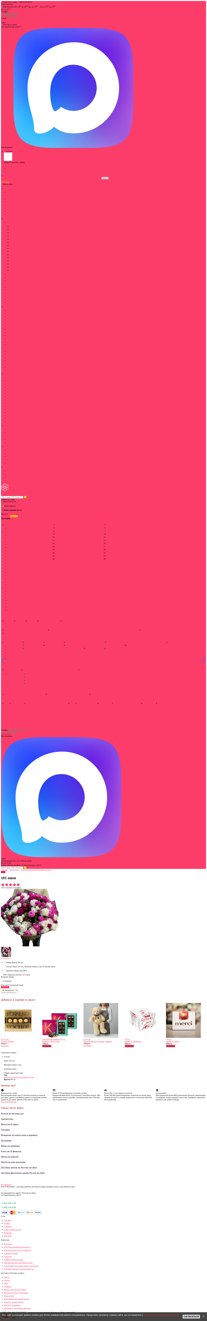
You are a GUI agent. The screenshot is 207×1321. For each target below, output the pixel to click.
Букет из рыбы (32, 674)
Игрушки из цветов (15, 674)
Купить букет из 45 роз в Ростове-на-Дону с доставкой (29, 582)
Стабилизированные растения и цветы (122, 559)
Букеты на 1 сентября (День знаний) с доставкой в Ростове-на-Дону (155, 645)
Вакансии (8, 1233)
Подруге (10, 653)
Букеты (7, 1280)
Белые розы (32, 621)
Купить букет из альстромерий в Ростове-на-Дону (75, 540)
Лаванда (109, 553)
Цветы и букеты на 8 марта (15, 1290)
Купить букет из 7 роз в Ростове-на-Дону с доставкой (29, 607)
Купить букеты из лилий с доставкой (121, 540)
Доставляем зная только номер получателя (21, 1266)
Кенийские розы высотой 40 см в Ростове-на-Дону (28, 535)
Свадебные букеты (32, 642)
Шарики (161, 703)
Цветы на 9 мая (113, 648)
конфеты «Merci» (173, 1041)
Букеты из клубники (34, 683)
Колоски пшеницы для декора (67, 559)
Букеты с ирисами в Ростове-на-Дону (121, 537)
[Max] (73, 147)
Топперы (8, 703)
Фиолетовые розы (69, 621)
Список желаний (16, 169)
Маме (9, 646)
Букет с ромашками (63, 528)
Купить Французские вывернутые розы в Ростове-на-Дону (31, 532)
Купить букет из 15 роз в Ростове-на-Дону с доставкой (29, 597)
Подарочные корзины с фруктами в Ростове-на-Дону (26, 694)
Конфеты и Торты (19, 703)
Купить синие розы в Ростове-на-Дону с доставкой (28, 560)
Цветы (6, 1277)
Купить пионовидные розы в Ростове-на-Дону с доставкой (31, 554)
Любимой (11, 659)
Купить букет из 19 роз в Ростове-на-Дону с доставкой (29, 594)
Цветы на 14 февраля (54, 642)
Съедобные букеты (31, 670)
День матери (9, 1296)
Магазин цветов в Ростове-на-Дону (18, 1263)
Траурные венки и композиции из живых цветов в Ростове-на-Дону (78, 630)
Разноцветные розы (47, 621)
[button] (2, 660)
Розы (6, 525)
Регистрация (14, 165)
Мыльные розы (13, 541)
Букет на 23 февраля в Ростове (78, 642)
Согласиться (191, 1317)
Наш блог (8, 1236)
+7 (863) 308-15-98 (9, 14)
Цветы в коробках (62, 525)
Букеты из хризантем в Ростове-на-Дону (122, 525)
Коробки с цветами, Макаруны (126, 703)
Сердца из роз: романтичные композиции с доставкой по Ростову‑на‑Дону (110, 670)
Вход (6, 165)
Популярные (173, 642)
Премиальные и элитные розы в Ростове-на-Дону (27, 557)
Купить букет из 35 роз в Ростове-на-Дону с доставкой (29, 585)
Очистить (14, 516)
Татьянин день (31, 645)
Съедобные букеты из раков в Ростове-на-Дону (45, 680)
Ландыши (59, 553)
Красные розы (10, 621)
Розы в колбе (12, 551)
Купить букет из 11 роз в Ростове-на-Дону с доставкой (29, 600)
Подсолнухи (60, 556)
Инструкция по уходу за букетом (17, 1250)
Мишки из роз (149, 703)
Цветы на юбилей (52, 645)
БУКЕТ (8, 182)
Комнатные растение (86, 703)
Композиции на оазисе (13, 670)
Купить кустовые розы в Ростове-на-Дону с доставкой (29, 529)
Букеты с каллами (62, 531)
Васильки (110, 550)
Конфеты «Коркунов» (51, 1041)
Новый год (90, 648)
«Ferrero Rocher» (7, 1041)
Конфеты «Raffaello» (133, 1041)
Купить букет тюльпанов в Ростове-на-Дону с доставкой (78, 534)
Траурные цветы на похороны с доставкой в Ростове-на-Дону (29, 633)
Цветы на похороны (12, 1305)
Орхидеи (110, 546)
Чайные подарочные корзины (103, 694)
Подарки (73, 703)
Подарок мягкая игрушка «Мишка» (97, 1041)
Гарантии (8, 1227)
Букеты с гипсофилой (115, 528)
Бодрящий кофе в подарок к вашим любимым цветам (48, 703)
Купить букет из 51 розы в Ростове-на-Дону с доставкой (30, 579)
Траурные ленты (148, 630)
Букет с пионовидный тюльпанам (120, 534)
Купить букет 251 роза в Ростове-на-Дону (24, 566)
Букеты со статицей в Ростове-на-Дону (71, 546)
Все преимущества (8, 1102)
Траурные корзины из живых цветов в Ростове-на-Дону (27, 630)
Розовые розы (21, 621)
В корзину (5, 987)
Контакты (8, 1244)
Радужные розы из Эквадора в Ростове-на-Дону (26, 544)
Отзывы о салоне (11, 1253)
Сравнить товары (16, 172)
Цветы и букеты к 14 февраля (16, 1293)
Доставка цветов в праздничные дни (19, 1269)
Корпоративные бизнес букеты (16, 1299)
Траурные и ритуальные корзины (17, 1308)
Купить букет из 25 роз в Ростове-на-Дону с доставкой (29, 588)
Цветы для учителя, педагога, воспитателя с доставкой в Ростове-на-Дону (96, 645)
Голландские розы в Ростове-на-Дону (22, 547)
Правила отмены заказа (13, 1260)
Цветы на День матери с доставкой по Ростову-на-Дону (47, 648)
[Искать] (25, 497)
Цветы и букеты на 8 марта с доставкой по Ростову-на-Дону (131, 642)
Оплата (7, 1223)
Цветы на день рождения (14, 642)
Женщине (11, 649)
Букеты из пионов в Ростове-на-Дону (121, 531)
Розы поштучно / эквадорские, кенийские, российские (29, 538)
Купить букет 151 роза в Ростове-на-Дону (24, 569)
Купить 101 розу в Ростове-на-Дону (21, 572)
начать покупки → (30, 510)
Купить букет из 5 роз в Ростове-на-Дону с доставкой (29, 610)
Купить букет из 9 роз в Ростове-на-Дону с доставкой (29, 604)
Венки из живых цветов (14, 1302)
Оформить (5, 516)
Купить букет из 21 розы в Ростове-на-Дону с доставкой (30, 591)
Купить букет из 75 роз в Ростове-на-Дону (24, 575)
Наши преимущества (12, 1230)
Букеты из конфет (106, 703)
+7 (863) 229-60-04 (9, 16)
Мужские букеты (33, 677)
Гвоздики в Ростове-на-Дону (67, 537)
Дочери (10, 656)
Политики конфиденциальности (17, 1247)
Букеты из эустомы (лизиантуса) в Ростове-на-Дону (127, 543)
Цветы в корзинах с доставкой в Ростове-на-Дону (68, 694)
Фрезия (58, 550)
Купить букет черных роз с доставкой (22, 563)
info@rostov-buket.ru (10, 20)
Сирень (109, 556)
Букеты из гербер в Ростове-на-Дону (70, 543)
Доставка (7, 1220)
